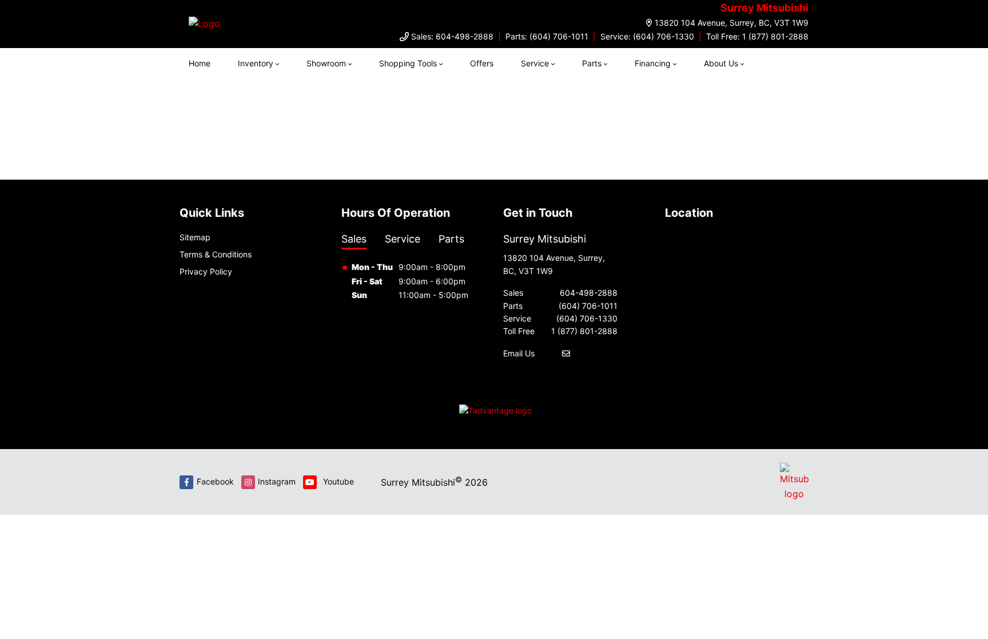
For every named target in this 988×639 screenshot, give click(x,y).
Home (199, 63)
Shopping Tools (408, 63)
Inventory (255, 63)
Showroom (326, 63)
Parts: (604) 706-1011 (546, 36)
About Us (721, 63)
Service (535, 63)
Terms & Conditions (216, 254)
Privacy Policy (206, 271)
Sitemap (195, 237)
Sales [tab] (353, 239)
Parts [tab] (451, 239)
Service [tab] (402, 239)
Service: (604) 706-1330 (647, 36)
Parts (591, 63)
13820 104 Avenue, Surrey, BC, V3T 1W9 (731, 22)
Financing (653, 63)
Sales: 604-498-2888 (452, 36)
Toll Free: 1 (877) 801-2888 (757, 36)
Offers (481, 63)
